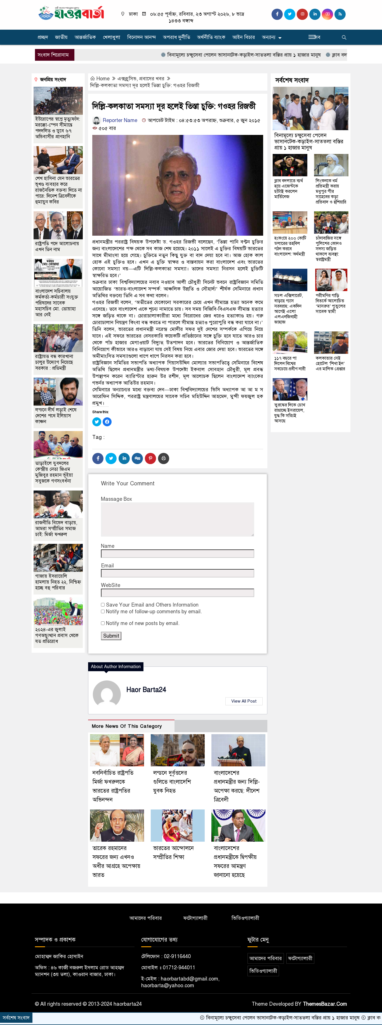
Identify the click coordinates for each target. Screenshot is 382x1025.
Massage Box (116, 499)
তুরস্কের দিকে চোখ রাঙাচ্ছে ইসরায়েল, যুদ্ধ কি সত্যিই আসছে (289, 413)
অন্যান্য (268, 37)
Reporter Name (119, 120)
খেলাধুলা (111, 37)
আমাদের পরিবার (145, 918)
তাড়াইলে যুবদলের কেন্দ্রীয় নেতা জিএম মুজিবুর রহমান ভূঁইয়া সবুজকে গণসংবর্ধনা (54, 472)
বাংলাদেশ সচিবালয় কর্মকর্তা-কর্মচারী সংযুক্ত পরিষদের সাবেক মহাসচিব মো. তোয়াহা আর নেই (56, 303)
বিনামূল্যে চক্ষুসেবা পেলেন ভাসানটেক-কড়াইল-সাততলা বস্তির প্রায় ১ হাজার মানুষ (216, 55)
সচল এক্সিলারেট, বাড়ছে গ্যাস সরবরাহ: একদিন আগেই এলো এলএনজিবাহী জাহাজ (288, 309)
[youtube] (327, 14)
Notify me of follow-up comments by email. (154, 612)
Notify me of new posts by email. (143, 623)
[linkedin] (314, 14)
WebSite (110, 585)
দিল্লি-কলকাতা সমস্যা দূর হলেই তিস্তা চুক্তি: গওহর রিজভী (144, 85)
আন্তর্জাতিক (85, 37)
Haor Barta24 (146, 690)
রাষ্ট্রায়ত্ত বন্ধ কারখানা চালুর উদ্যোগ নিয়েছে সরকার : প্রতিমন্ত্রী (54, 362)
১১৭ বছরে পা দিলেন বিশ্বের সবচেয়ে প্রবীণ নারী (290, 363)
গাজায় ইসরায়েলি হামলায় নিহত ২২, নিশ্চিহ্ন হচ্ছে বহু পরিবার (58, 582)
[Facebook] (97, 458)
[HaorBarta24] (71, 12)
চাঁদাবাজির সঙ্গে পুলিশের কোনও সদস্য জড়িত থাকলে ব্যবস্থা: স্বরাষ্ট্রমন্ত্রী (329, 248)
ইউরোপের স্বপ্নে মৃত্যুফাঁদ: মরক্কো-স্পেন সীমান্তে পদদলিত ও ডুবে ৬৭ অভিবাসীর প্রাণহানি (57, 128)
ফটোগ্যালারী (195, 918)
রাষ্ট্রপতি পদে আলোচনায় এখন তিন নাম (57, 246)
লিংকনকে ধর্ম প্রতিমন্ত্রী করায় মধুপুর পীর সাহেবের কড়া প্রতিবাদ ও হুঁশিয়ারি (331, 191)
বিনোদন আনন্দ (141, 37)
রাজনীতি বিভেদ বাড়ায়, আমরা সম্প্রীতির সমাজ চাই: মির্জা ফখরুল (56, 528)
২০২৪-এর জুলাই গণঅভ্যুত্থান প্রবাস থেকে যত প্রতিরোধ (57, 635)
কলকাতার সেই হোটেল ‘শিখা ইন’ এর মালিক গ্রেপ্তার (330, 363)
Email (107, 566)
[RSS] (340, 14)
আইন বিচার (243, 37)
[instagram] (302, 14)
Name (107, 546)
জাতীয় (61, 37)
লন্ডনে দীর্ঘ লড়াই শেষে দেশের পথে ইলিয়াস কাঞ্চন (56, 416)
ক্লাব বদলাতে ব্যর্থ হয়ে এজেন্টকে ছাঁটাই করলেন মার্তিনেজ (288, 189)
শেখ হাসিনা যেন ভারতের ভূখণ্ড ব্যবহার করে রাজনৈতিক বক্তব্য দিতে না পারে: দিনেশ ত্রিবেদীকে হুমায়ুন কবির (58, 190)
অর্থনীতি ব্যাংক (211, 37)
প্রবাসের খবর (151, 79)
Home (103, 79)
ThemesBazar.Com (325, 1004)
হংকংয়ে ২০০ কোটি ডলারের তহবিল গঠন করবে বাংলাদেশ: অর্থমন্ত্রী (290, 246)
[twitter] (289, 14)
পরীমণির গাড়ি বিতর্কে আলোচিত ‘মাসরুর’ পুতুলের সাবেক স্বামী (330, 303)
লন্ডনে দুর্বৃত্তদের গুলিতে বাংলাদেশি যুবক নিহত (172, 781)
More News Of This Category (127, 726)
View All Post (244, 701)
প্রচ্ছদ (43, 37)
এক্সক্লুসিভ (126, 79)
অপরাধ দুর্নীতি (176, 37)
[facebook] (277, 14)
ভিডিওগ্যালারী (245, 918)
